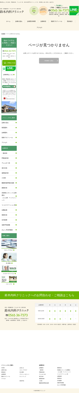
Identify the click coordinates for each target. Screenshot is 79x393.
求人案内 (22, 372)
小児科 (4, 178)
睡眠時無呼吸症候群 (8, 183)
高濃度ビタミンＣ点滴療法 (9, 196)
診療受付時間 (31, 21)
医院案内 (4, 127)
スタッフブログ (23, 370)
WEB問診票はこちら (9, 86)
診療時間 (3, 374)
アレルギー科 (6, 163)
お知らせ (22, 367)
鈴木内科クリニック (40, 390)
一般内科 (4, 153)
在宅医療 (4, 220)
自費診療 (4, 210)
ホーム (8, 21)
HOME (3, 367)
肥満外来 (4, 188)
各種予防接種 (6, 225)
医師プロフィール (56, 21)
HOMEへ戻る (49, 60)
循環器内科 (5, 173)
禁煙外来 (4, 215)
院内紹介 (70, 21)
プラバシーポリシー (24, 374)
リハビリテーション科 (9, 205)
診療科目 (43, 21)
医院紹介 (3, 372)
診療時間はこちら (8, 74)
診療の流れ (18, 21)
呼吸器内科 (5, 158)
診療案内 (4, 132)
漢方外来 (4, 168)
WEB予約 (22, 380)
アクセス (39, 27)
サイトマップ (23, 376)
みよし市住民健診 (7, 230)
